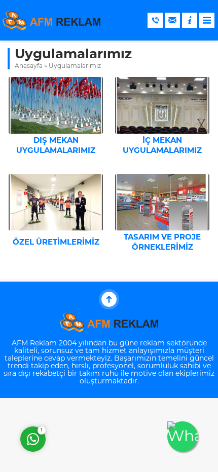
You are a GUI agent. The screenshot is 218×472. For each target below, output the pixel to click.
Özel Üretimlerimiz (56, 243)
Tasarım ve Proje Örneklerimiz (162, 243)
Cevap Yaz (96, 398)
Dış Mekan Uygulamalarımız (55, 146)
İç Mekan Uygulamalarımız (162, 146)
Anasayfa (29, 66)
